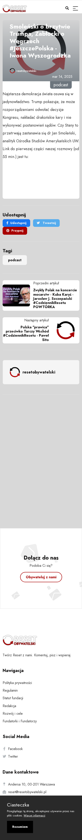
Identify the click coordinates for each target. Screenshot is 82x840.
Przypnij (17, 230)
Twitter (13, 756)
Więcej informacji (34, 815)
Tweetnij (49, 223)
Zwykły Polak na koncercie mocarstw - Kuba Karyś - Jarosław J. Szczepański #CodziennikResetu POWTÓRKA (55, 298)
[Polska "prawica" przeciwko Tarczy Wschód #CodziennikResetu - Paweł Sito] (64, 330)
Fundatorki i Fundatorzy (20, 721)
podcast (14, 260)
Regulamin (10, 690)
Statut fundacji (13, 698)
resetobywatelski (26, 71)
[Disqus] (41, 455)
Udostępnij (18, 223)
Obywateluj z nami (41, 577)
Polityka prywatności (17, 682)
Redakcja (9, 705)
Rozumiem (20, 827)
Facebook (15, 748)
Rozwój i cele (13, 713)
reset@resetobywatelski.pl (27, 791)
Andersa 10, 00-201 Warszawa (31, 784)
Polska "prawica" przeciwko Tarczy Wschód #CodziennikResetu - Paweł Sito (26, 333)
